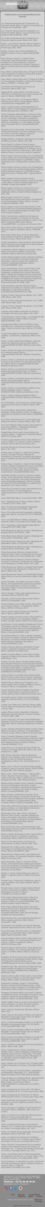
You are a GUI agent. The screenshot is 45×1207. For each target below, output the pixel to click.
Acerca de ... (22, 1195)
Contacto (39, 1196)
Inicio (13, 1195)
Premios (30, 1196)
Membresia (21, 1196)
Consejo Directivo (34, 1195)
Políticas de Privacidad (38, 1200)
